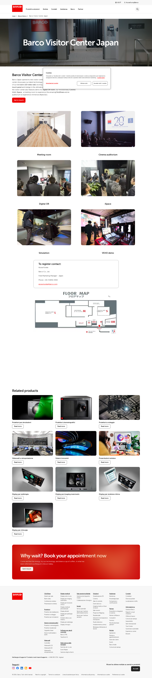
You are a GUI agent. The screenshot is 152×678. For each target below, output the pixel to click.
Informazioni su (130, 607)
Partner (80, 9)
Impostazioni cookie (52, 83)
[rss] (26, 668)
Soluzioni (96, 593)
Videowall (47, 640)
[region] (77, 78)
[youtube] (30, 668)
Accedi (135, 669)
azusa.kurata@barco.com (48, 284)
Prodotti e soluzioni (33, 9)
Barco (73, 9)
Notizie (45, 9)
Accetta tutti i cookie (100, 83)
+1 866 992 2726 (56, 657)
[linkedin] (21, 668)
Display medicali (65, 593)
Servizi (79, 606)
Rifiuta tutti (84, 83)
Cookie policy (101, 77)
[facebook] (17, 668)
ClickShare (47, 593)
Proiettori (47, 609)
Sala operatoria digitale (83, 593)
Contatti (54, 9)
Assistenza (63, 9)
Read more (18, 426)
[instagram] (13, 668)
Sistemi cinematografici (51, 623)
